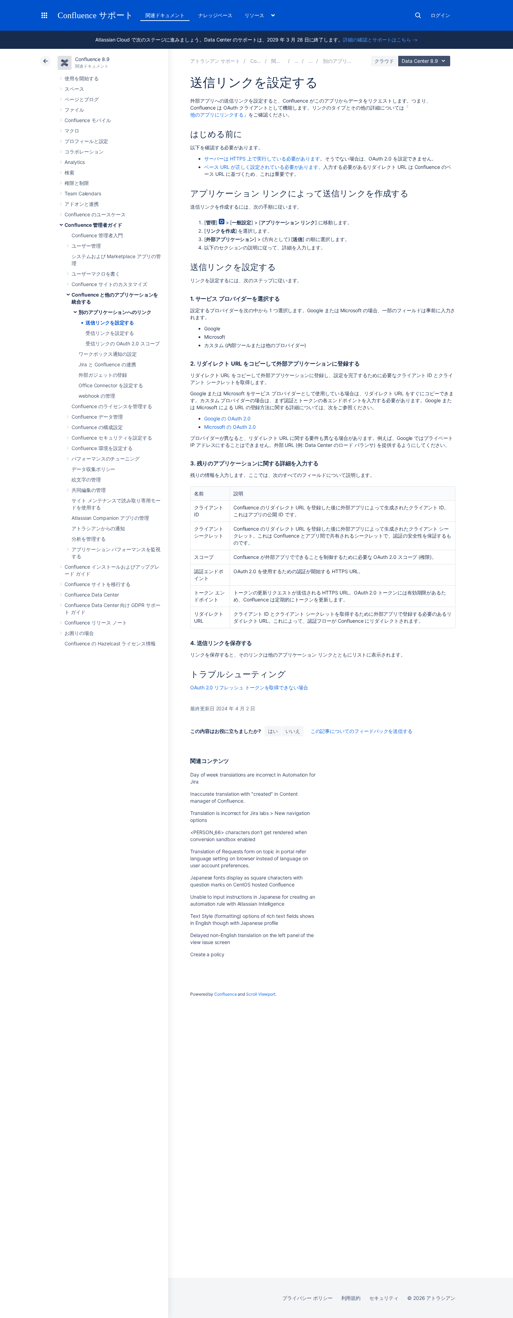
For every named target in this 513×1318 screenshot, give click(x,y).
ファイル (74, 110)
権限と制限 (77, 183)
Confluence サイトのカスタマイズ (109, 284)
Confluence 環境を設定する (102, 448)
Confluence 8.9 (92, 59)
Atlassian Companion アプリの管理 (110, 518)
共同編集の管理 (89, 490)
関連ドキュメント (165, 15)
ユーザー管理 (86, 246)
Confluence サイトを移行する (98, 584)
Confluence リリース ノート (96, 623)
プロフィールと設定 (86, 141)
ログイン (440, 15)
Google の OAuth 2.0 (227, 418)
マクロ (72, 131)
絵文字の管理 (86, 479)
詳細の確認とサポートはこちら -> (380, 40)
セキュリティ (384, 1298)
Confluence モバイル (88, 120)
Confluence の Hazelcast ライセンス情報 (110, 643)
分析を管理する (89, 539)
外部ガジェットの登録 (103, 375)
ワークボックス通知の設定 (108, 354)
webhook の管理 (97, 396)
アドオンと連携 (82, 204)
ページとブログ (82, 99)
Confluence (225, 994)
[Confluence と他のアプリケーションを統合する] (310, 61)
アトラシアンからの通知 (98, 528)
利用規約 (351, 1298)
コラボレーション (84, 152)
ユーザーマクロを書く (96, 274)
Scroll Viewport (260, 994)
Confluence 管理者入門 (97, 235)
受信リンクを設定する (110, 333)
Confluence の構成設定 (97, 427)
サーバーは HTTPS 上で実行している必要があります (262, 159)
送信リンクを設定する (110, 322)
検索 (418, 15)
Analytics (75, 162)
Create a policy (207, 954)
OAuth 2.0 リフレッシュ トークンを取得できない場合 (249, 687)
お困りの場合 (79, 633)
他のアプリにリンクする (217, 115)
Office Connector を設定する (111, 385)
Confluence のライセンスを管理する (112, 406)
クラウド (384, 61)
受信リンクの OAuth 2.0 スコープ (123, 343)
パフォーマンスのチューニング (106, 459)
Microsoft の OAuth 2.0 (230, 427)
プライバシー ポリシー (307, 1298)
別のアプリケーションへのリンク (115, 312)
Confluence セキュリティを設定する (112, 438)
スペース (74, 89)
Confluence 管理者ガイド (93, 225)
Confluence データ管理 (97, 417)
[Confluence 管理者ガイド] (297, 61)
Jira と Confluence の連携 (107, 364)
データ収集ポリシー (93, 469)
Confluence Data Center (92, 595)
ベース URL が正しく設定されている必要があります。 (263, 167)
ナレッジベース (215, 15)
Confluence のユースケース (95, 214)
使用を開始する (82, 78)
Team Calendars (83, 193)
